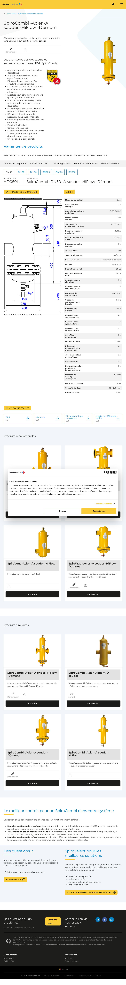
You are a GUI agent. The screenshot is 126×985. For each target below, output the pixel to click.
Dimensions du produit (15, 163)
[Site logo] (12, 4)
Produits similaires (110, 163)
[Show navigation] (121, 4)
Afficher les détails (104, 504)
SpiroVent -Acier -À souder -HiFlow (31, 563)
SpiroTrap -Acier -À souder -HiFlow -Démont (93, 565)
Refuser (62, 511)
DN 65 (21, 172)
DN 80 (33, 172)
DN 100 (46, 172)
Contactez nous (13, 880)
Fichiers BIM (9, 961)
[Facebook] (104, 920)
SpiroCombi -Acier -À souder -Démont (27, 754)
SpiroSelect (9, 958)
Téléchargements (62, 163)
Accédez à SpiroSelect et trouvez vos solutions (89, 892)
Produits (68, 958)
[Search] (113, 4)
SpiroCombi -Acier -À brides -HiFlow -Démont (32, 674)
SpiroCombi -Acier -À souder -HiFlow (89, 754)
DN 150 (72, 172)
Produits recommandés (86, 163)
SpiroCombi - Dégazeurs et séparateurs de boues (25, 13)
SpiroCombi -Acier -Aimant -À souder (89, 674)
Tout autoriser (99, 511)
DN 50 (9, 172)
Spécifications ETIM (39, 163)
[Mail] (111, 920)
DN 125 (59, 172)
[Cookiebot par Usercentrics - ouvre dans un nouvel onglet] (106, 472)
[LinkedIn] (97, 920)
